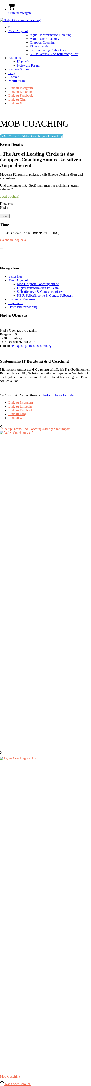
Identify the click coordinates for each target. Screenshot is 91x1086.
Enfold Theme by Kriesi (59, 395)
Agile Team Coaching (44, 38)
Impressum (15, 303)
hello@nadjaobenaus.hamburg (31, 346)
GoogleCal (19, 240)
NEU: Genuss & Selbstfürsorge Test (54, 54)
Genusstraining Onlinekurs (48, 50)
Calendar (6, 240)
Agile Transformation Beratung (51, 35)
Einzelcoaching (40, 46)
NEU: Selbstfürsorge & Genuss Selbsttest (44, 295)
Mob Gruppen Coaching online (38, 284)
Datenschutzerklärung (23, 307)
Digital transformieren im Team (38, 288)
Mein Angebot (18, 280)
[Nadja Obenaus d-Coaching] (20, 20)
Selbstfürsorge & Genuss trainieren (40, 291)
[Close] (1, 248)
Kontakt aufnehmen (21, 299)
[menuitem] (49, 27)
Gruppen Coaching (42, 42)
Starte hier (15, 276)
